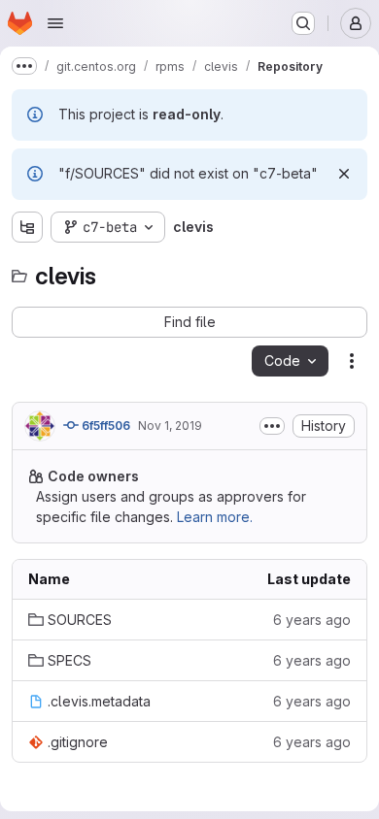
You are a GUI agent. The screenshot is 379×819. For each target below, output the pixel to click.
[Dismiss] (344, 173)
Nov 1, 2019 (170, 425)
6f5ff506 (104, 425)
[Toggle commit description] (272, 426)
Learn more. (215, 516)
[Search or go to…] (303, 23)
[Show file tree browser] (27, 227)
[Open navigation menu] (55, 23)
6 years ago (312, 619)
